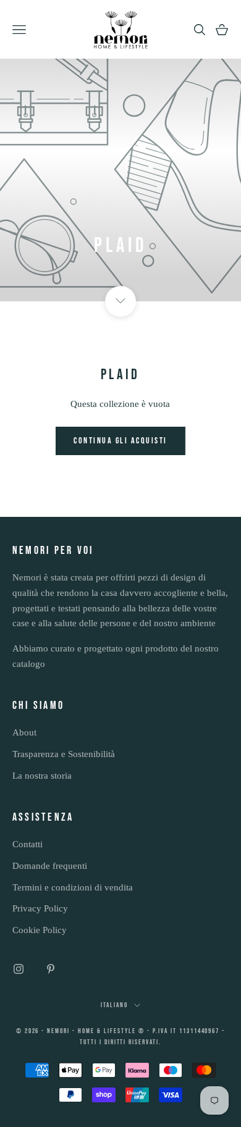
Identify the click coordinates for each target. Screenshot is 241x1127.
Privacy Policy (40, 908)
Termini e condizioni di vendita (72, 887)
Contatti (27, 844)
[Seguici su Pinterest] (50, 969)
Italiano (114, 1005)
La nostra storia (42, 776)
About (24, 732)
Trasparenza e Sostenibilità (63, 754)
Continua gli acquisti (120, 440)
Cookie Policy (39, 930)
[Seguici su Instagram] (18, 969)
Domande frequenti (49, 866)
